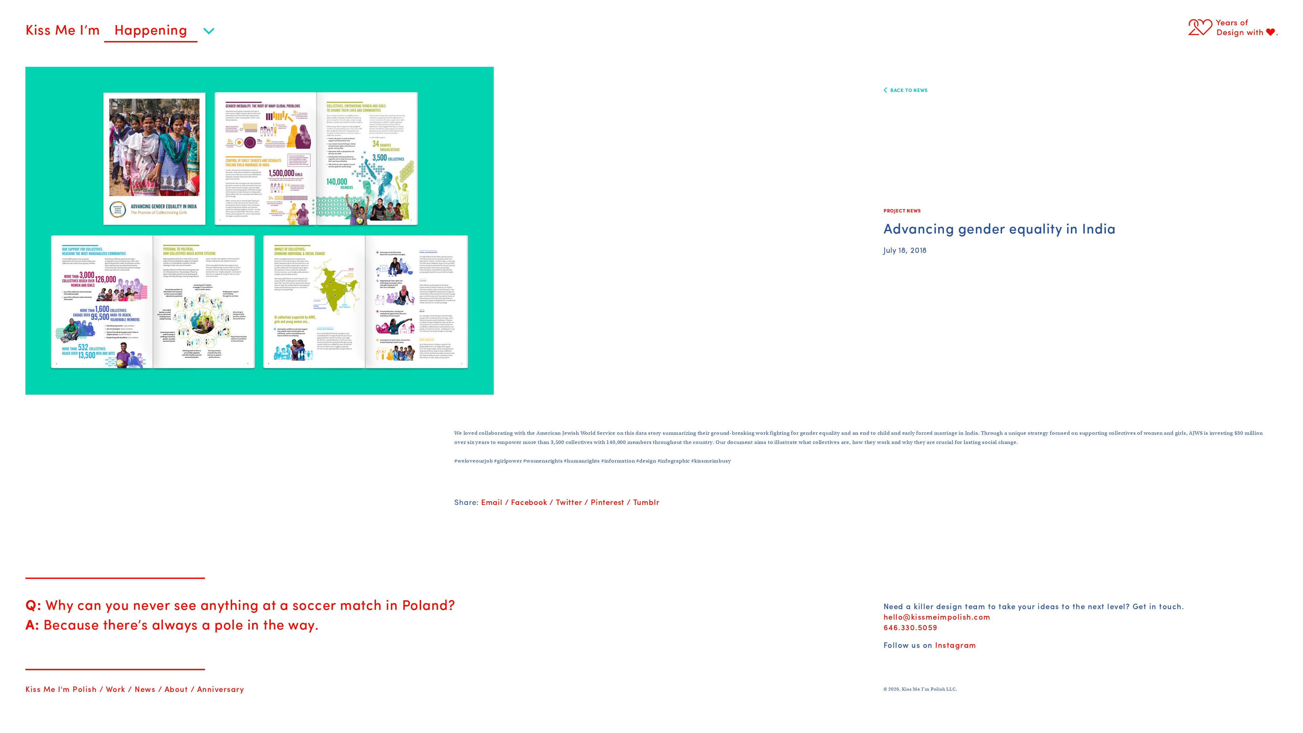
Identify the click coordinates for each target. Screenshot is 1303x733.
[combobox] (159, 32)
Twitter (569, 501)
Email (492, 501)
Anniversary (220, 688)
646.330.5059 (911, 627)
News (145, 688)
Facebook (529, 501)
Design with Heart (1233, 27)
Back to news (909, 90)
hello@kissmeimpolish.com (937, 616)
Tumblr (646, 501)
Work (116, 688)
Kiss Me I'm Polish (61, 688)
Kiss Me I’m (64, 29)
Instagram (956, 644)
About (176, 688)
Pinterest (607, 501)
